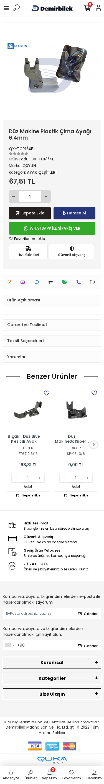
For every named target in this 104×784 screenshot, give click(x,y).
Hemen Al (76, 213)
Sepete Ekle (32, 213)
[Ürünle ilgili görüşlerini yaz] (38, 282)
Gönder (91, 613)
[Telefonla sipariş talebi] (80, 282)
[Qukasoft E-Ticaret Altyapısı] (52, 760)
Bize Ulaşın (52, 694)
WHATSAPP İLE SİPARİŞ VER (55, 228)
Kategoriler (52, 678)
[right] (93, 445)
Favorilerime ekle (29, 238)
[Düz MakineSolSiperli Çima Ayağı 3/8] (76, 410)
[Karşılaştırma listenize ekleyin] (52, 282)
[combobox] (9, 645)
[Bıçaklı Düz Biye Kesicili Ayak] (28, 410)
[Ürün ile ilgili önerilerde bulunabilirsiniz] (94, 282)
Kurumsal (52, 662)
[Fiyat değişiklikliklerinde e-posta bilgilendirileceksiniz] (65, 282)
